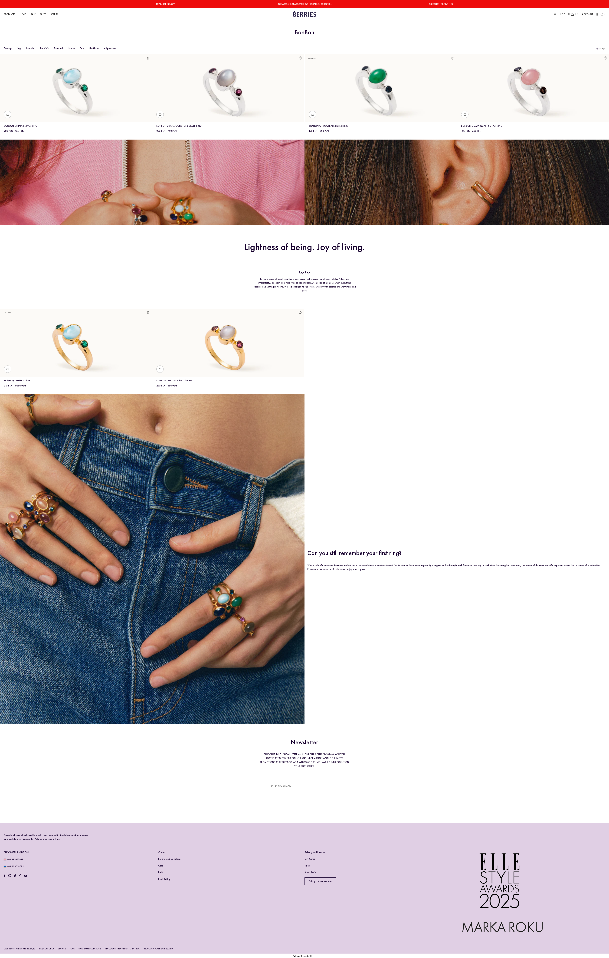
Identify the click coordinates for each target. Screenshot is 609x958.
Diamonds (59, 48)
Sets (82, 48)
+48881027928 (15, 859)
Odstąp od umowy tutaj (320, 881)
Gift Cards (309, 858)
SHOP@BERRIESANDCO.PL (17, 852)
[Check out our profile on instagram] (9, 875)
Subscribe (332, 785)
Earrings (8, 48)
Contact (162, 852)
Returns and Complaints (169, 858)
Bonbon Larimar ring (17, 380)
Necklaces (94, 48)
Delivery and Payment (315, 852)
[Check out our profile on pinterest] (20, 875)
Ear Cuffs (44, 48)
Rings (19, 48)
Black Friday (164, 879)
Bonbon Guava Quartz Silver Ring (481, 126)
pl (569, 14)
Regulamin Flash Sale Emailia (158, 948)
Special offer (310, 872)
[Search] (555, 14)
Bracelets (31, 48)
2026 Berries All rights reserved (19, 948)
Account (587, 14)
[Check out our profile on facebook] (5, 875)
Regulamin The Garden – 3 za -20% (122, 948)
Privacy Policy (280, 808)
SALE (33, 14)
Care (160, 865)
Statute (62, 948)
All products (110, 48)
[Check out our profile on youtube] (25, 875)
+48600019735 (15, 866)
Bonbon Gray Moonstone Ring (175, 380)
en (572, 14)
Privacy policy (46, 948)
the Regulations (320, 804)
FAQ (160, 872)
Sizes (307, 865)
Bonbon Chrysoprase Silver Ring (328, 126)
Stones (71, 48)
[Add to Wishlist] (148, 58)
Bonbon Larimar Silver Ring (20, 126)
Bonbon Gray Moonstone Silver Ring (179, 126)
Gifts (43, 14)
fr (576, 14)
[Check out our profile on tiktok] (15, 875)
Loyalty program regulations (85, 948)
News (23, 14)
